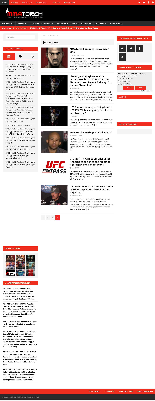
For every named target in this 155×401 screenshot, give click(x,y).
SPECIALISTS (101, 23)
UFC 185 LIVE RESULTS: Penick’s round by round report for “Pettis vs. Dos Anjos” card (91, 189)
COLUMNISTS (62, 23)
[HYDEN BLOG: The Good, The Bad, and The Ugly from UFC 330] (20, 258)
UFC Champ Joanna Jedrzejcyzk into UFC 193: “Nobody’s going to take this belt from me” (91, 110)
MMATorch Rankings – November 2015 (89, 50)
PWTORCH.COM (27, 2)
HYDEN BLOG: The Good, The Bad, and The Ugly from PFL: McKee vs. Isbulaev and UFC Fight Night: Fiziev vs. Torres (20, 131)
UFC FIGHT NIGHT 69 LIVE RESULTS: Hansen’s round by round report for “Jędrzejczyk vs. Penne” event (91, 161)
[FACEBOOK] (148, 2)
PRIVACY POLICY (94, 391)
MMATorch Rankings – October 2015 (91, 132)
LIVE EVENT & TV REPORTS (42, 23)
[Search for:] (20, 37)
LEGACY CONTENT (41, 2)
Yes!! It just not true (126, 78)
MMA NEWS (22, 23)
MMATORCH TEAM (69, 2)
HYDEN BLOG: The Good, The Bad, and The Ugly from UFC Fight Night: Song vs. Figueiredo (20, 164)
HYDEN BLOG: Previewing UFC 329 (18, 125)
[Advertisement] (20, 209)
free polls (149, 90)
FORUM (4, 2)
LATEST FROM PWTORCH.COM (19, 283)
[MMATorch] (24, 13)
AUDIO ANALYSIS (116, 23)
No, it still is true (124, 81)
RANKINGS (14, 2)
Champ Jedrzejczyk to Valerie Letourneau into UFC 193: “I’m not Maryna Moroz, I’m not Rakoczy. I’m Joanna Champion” (90, 81)
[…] (77, 69)
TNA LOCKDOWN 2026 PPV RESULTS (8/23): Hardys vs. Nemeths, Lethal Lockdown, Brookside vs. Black (20, 324)
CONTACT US (56, 2)
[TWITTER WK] (144, 2)
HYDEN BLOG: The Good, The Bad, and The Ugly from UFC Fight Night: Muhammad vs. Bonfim (20, 155)
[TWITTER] (139, 2)
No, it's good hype (125, 84)
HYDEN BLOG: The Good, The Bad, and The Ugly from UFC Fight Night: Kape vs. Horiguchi (20, 140)
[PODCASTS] (153, 2)
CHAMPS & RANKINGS (145, 391)
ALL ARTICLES (7, 23)
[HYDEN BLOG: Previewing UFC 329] (10, 272)
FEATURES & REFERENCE (81, 23)
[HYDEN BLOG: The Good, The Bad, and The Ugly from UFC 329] (30, 265)
